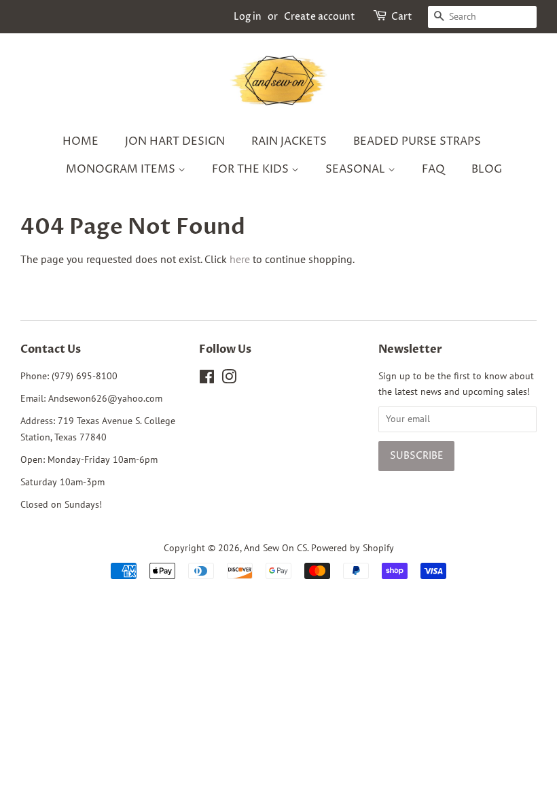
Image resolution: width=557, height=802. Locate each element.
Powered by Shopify (352, 548)
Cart (401, 16)
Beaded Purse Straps (417, 141)
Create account (319, 16)
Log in (248, 16)
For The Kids (251, 169)
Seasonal (356, 169)
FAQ (433, 169)
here (240, 259)
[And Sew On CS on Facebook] (207, 379)
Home (80, 141)
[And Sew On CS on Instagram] (228, 379)
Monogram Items (122, 169)
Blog (486, 169)
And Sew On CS (275, 548)
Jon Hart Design (175, 141)
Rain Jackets (289, 141)
